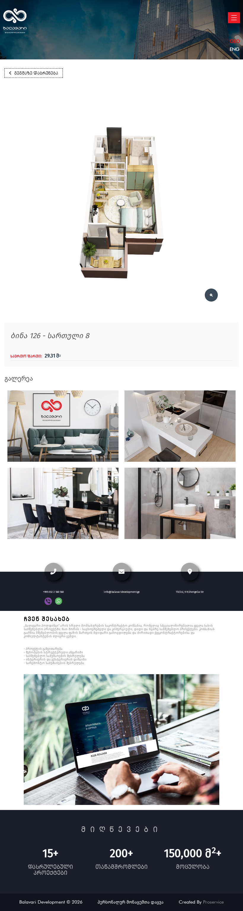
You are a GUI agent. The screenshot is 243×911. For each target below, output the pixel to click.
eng (234, 49)
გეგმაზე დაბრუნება (36, 73)
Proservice (213, 902)
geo (235, 41)
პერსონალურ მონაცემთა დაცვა (130, 902)
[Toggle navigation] (234, 17)
